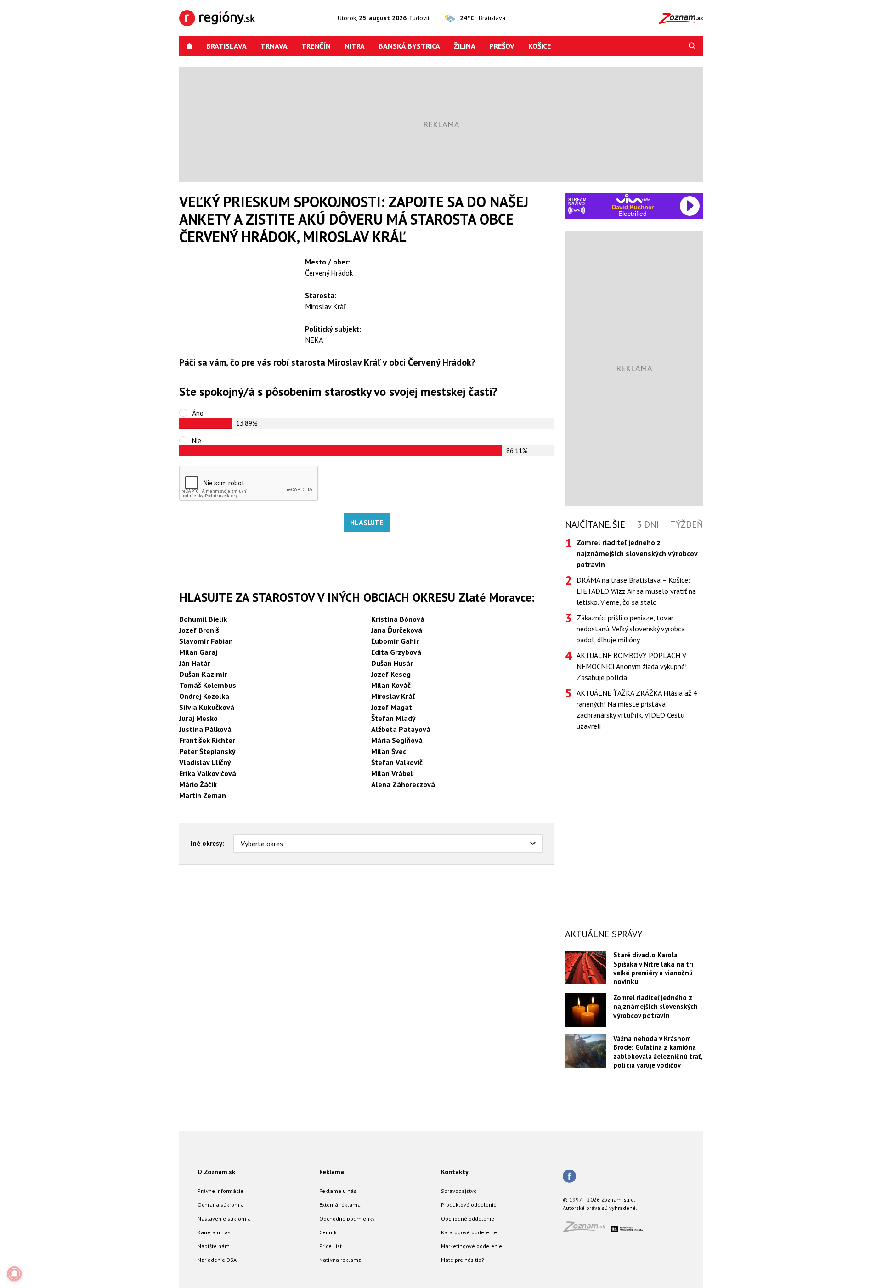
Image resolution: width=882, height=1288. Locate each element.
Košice (539, 46)
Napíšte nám (214, 1246)
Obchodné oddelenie (467, 1218)
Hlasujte (366, 522)
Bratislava (226, 46)
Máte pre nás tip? (462, 1259)
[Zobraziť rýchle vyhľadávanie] (692, 46)
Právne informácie (220, 1190)
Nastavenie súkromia (224, 1218)
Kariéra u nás (214, 1232)
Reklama (331, 1172)
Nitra (355, 46)
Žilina (464, 46)
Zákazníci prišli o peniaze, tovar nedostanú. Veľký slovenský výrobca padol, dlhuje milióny (631, 628)
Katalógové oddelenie (469, 1232)
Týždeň (686, 524)
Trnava (274, 46)
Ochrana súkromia (221, 1204)
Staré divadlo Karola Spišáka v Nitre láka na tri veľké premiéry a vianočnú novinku (653, 968)
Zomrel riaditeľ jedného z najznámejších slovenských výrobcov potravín (655, 1006)
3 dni (648, 524)
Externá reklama (340, 1204)
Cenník (328, 1232)
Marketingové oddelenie (471, 1246)
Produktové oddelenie (469, 1204)
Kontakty (455, 1172)
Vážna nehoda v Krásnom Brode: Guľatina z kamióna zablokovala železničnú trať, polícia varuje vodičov (657, 1051)
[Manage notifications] (14, 1273)
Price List (330, 1246)
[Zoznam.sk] (587, 1229)
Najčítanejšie (595, 524)
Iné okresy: (207, 843)
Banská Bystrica (409, 46)
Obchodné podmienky (347, 1218)
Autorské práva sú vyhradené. (600, 1207)
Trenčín (316, 46)
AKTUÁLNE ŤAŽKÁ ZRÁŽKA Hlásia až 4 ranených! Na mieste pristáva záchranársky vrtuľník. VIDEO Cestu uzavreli (637, 709)
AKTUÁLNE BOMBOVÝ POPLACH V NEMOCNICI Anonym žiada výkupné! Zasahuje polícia (632, 666)
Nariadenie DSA (217, 1259)
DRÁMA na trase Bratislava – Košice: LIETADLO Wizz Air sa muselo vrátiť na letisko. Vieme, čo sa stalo (636, 591)
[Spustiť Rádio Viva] (633, 198)
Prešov (501, 46)
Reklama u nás (337, 1190)
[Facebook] (569, 1177)
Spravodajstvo (459, 1190)
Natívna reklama (340, 1259)
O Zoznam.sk (216, 1172)
